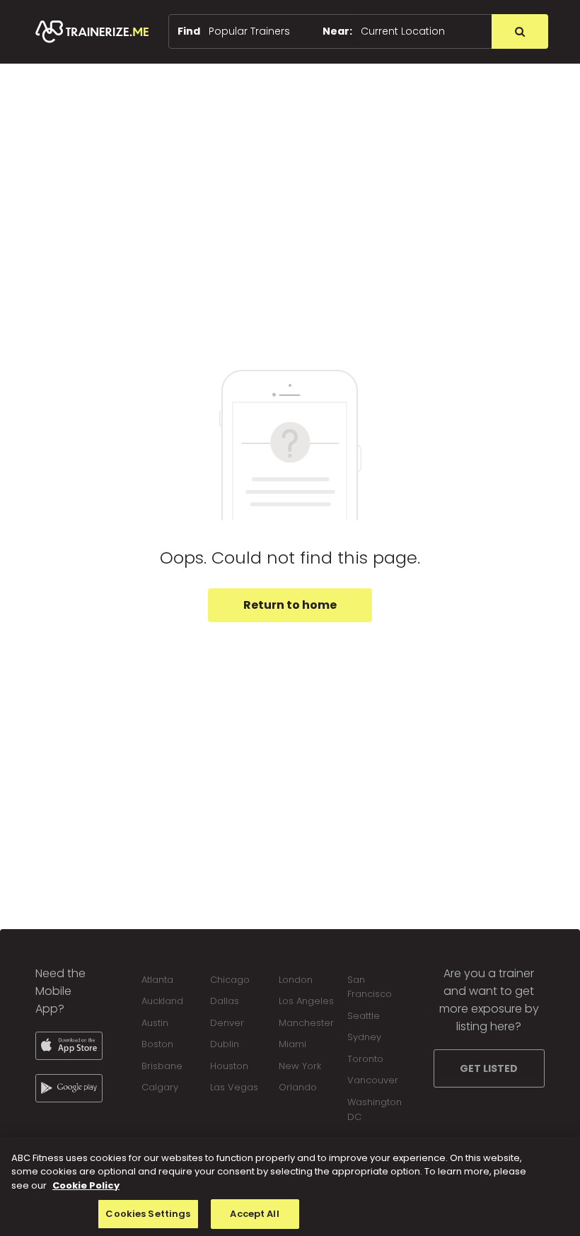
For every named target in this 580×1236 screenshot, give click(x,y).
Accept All (254, 1213)
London (296, 979)
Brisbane (161, 1066)
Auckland (162, 1001)
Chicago (230, 979)
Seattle (363, 1015)
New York (300, 1066)
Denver (227, 1023)
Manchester (306, 1023)
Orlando (298, 1087)
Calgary (159, 1087)
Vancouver (372, 1080)
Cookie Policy (86, 1185)
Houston (229, 1066)
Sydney (364, 1037)
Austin (154, 1023)
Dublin (224, 1044)
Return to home (290, 605)
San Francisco (369, 987)
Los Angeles (306, 1001)
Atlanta (157, 979)
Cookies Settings (147, 1213)
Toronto (365, 1059)
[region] (290, 1186)
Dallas (224, 1001)
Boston (157, 1044)
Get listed (489, 1068)
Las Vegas (234, 1087)
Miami (292, 1044)
